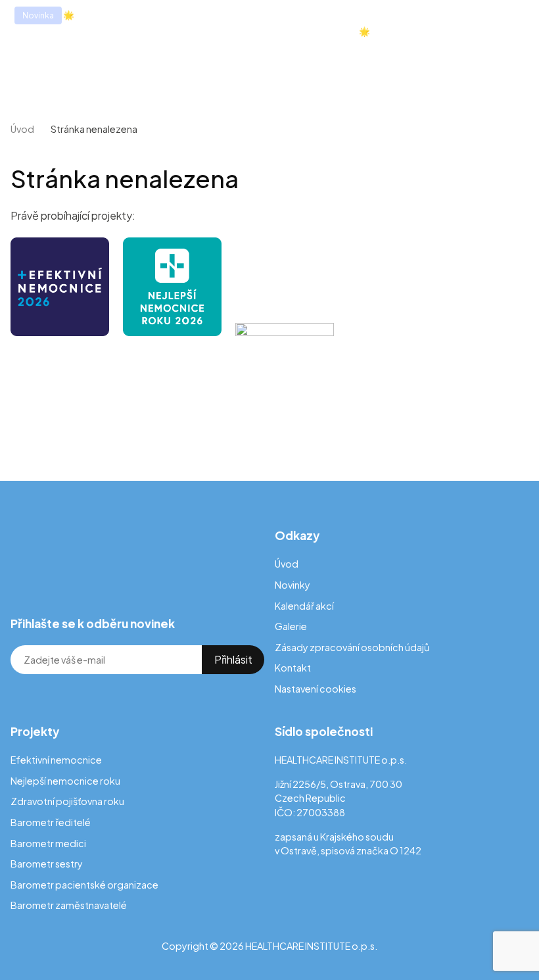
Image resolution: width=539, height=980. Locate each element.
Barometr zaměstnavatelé (69, 905)
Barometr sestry (47, 864)
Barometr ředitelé (51, 822)
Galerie (291, 626)
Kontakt (293, 668)
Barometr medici (48, 843)
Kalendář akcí (304, 606)
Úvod (22, 129)
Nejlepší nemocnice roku (65, 781)
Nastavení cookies (315, 689)
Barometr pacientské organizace (84, 885)
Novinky (292, 585)
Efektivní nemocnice (56, 760)
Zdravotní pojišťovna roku (67, 801)
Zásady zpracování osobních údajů (352, 647)
